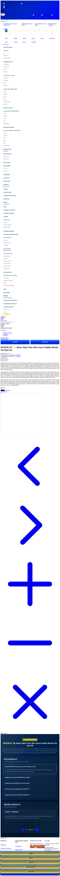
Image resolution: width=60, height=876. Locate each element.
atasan (5, 91)
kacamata (5, 55)
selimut (6, 189)
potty (5, 289)
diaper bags (7, 181)
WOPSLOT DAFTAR (6, 848)
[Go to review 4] (32, 829)
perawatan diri (6, 268)
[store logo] (12, 21)
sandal (5, 83)
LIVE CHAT (31, 871)
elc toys (5, 311)
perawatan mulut (7, 266)
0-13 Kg (5, 168)
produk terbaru (8, 47)
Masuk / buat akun (8, 332)
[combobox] (7, 322)
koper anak (7, 162)
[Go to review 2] (27, 829)
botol (5, 206)
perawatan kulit (7, 256)
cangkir (5, 222)
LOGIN (35, 17)
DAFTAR (44, 17)
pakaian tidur (6, 64)
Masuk (2, 318)
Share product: (4, 391)
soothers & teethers (9, 213)
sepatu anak (6, 80)
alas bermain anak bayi (10, 303)
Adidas (15, 38)
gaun (4, 96)
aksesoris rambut (7, 58)
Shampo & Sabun (7, 261)
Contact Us (54, 17)
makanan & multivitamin (11, 234)
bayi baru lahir (7, 156)
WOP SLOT (3, 844)
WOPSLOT (3, 363)
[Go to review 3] (29, 829)
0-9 (52, 33)
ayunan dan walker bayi (10, 300)
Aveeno (15, 42)
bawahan (5, 94)
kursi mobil (7, 165)
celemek (6, 216)
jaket (4, 121)
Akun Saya (3, 316)
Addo (6, 38)
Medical (5, 283)
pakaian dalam (6, 123)
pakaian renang (8, 107)
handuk (6, 295)
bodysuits (5, 71)
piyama (5, 69)
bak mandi (7, 292)
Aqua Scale (51, 38)
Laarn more (18, 356)
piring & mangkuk (7, 224)
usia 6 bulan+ (6, 158)
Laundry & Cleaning (8, 280)
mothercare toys (7, 309)
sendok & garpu (7, 227)
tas (4, 53)
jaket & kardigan (7, 101)
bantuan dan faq (19, 849)
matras (5, 202)
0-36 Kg (5, 170)
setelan (5, 99)
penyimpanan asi (7, 242)
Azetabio (33, 42)
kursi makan (7, 248)
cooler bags (6, 245)
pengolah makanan (9, 231)
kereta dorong (7, 153)
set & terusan (6, 66)
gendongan (7, 174)
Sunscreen (6, 258)
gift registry (33, 3)
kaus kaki (5, 85)
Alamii (33, 38)
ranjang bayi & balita (10, 195)
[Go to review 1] (26, 829)
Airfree (24, 38)
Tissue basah (6, 278)
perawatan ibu (8, 272)
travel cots (6, 177)
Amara (41, 38)
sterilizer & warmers (9, 210)
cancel (2, 325)
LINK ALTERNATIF (31, 867)
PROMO (31, 853)
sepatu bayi (6, 78)
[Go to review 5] (34, 829)
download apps (16, 3)
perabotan (6, 198)
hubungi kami (18, 846)
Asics (6, 42)
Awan (24, 42)
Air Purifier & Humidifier (9, 285)
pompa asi (6, 240)
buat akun (6, 334)
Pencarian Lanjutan (5, 323)
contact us (50, 25)
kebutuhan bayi (8, 61)
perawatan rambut (7, 263)
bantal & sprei (8, 192)
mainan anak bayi (9, 307)
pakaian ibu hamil (9, 127)
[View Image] (1, 732)
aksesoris (5, 104)
